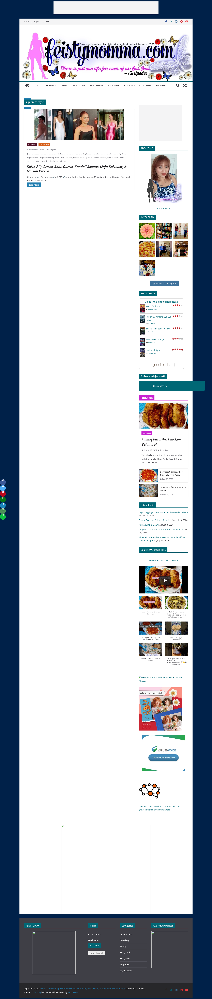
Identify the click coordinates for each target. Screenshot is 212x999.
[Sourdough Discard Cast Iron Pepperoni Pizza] (148, 475)
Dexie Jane (51, 149)
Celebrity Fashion (65, 154)
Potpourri (145, 85)
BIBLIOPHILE (161, 85)
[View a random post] (184, 85)
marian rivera (66, 157)
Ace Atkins (151, 323)
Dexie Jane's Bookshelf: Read (161, 301)
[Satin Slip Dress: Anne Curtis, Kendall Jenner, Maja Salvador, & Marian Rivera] (79, 124)
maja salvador (32, 157)
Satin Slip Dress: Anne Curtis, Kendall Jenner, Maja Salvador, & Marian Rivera (77, 169)
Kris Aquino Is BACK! (149, 524)
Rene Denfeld (152, 332)
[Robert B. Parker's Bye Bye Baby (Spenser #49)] (142, 316)
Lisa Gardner (152, 309)
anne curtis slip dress (48, 154)
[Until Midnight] (142, 350)
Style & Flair (97, 85)
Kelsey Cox (151, 343)
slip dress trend (55, 161)
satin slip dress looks (115, 157)
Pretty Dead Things (155, 339)
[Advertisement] (106, 7)
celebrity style (79, 154)
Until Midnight (153, 350)
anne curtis (33, 154)
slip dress (30, 161)
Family (65, 85)
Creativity (113, 85)
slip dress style (42, 161)
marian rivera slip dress (82, 157)
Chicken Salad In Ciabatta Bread (173, 489)
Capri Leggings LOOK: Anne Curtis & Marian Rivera (163, 512)
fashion (89, 154)
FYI (38, 85)
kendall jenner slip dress (116, 154)
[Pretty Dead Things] (142, 339)
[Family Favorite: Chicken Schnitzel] (163, 416)
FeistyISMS (129, 85)
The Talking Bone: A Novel (158, 328)
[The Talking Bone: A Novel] (142, 328)
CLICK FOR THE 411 (163, 208)
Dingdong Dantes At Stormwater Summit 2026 (161, 529)
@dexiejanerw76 (159, 386)
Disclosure (51, 85)
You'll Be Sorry (153, 306)
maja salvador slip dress (49, 157)
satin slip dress (100, 157)
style (65, 161)
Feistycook (79, 85)
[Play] (165, 580)
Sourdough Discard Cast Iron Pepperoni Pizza (171, 473)
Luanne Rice (152, 353)
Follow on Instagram (165, 283)
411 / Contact (94, 934)
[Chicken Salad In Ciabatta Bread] (148, 491)
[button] (151, 607)
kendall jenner (99, 154)
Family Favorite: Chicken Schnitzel (161, 442)
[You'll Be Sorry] (142, 306)
